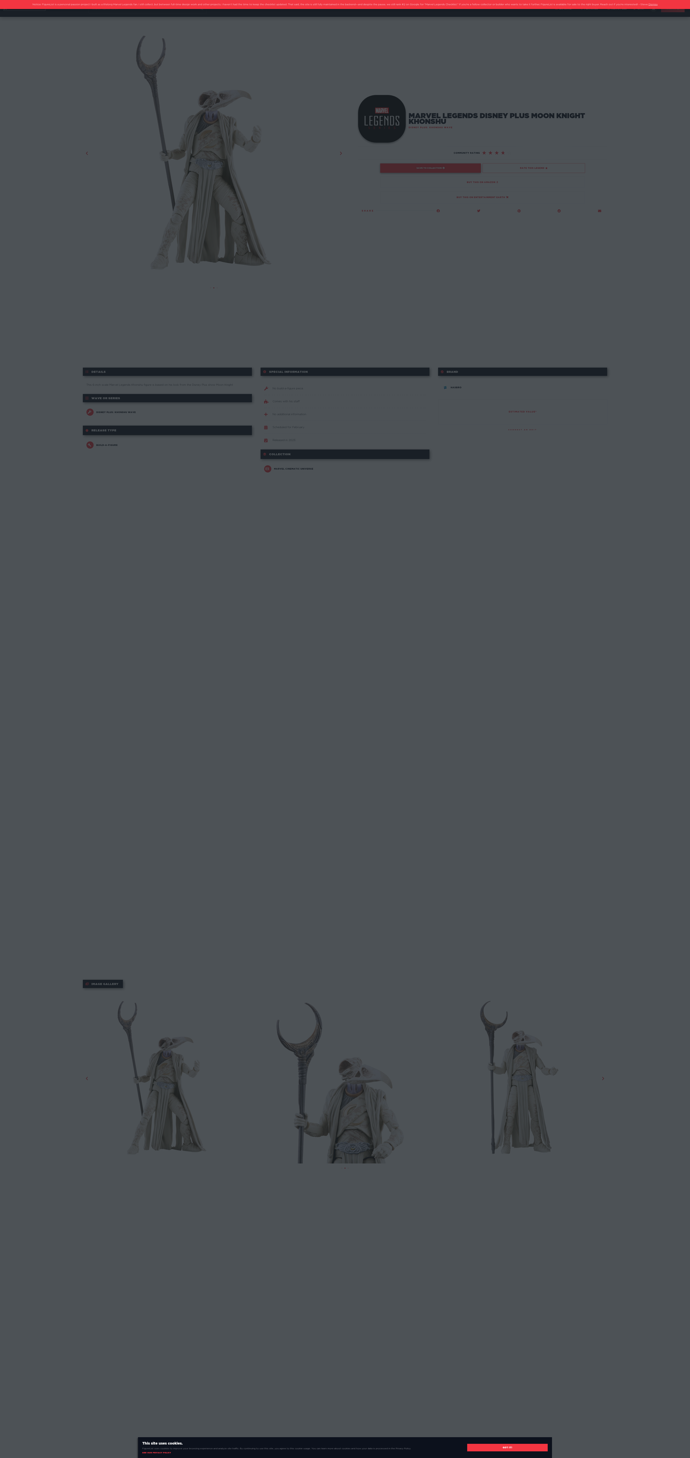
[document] (345, 729)
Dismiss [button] (653, 4)
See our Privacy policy (156, 1453)
